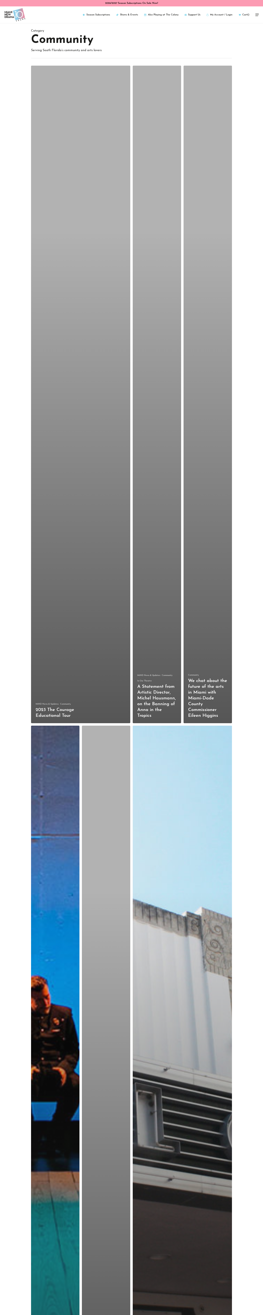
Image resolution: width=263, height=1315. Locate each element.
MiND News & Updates (47, 704)
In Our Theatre (144, 681)
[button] (257, 14)
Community (65, 704)
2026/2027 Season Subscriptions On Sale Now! (131, 3)
